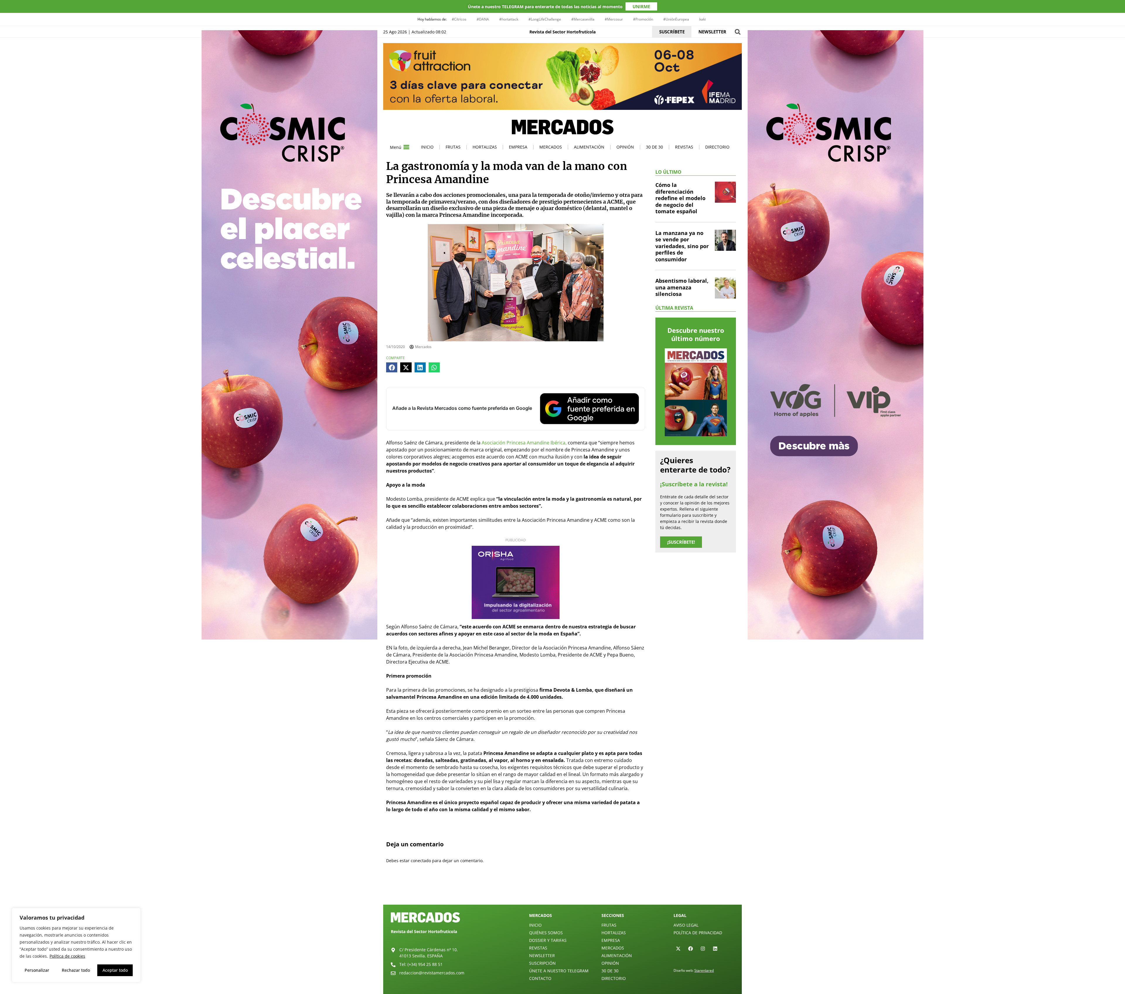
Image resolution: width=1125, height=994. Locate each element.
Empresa (518, 147)
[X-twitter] (678, 948)
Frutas (453, 147)
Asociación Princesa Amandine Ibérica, (524, 442)
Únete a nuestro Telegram (559, 970)
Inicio (427, 147)
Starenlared (704, 970)
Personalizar (37, 970)
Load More (562, 890)
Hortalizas (485, 147)
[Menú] (406, 147)
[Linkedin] (715, 948)
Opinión (625, 147)
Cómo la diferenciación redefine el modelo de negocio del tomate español (680, 198)
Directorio (717, 147)
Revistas (684, 147)
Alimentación (589, 147)
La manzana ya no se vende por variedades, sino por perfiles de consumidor (682, 246)
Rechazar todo (76, 970)
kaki (702, 19)
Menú (395, 147)
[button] (737, 32)
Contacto (540, 978)
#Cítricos (459, 19)
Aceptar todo (115, 970)
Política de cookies (67, 956)
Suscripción (542, 963)
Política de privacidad (698, 932)
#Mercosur (614, 19)
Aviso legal (686, 925)
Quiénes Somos (546, 932)
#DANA (483, 19)
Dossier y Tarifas (548, 940)
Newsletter (542, 955)
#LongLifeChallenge (545, 19)
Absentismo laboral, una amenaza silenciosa (681, 287)
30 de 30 (654, 147)
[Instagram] (703, 948)
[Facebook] (690, 948)
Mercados (550, 147)
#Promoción (643, 19)
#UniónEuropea (676, 19)
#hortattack (508, 19)
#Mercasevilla (582, 19)
